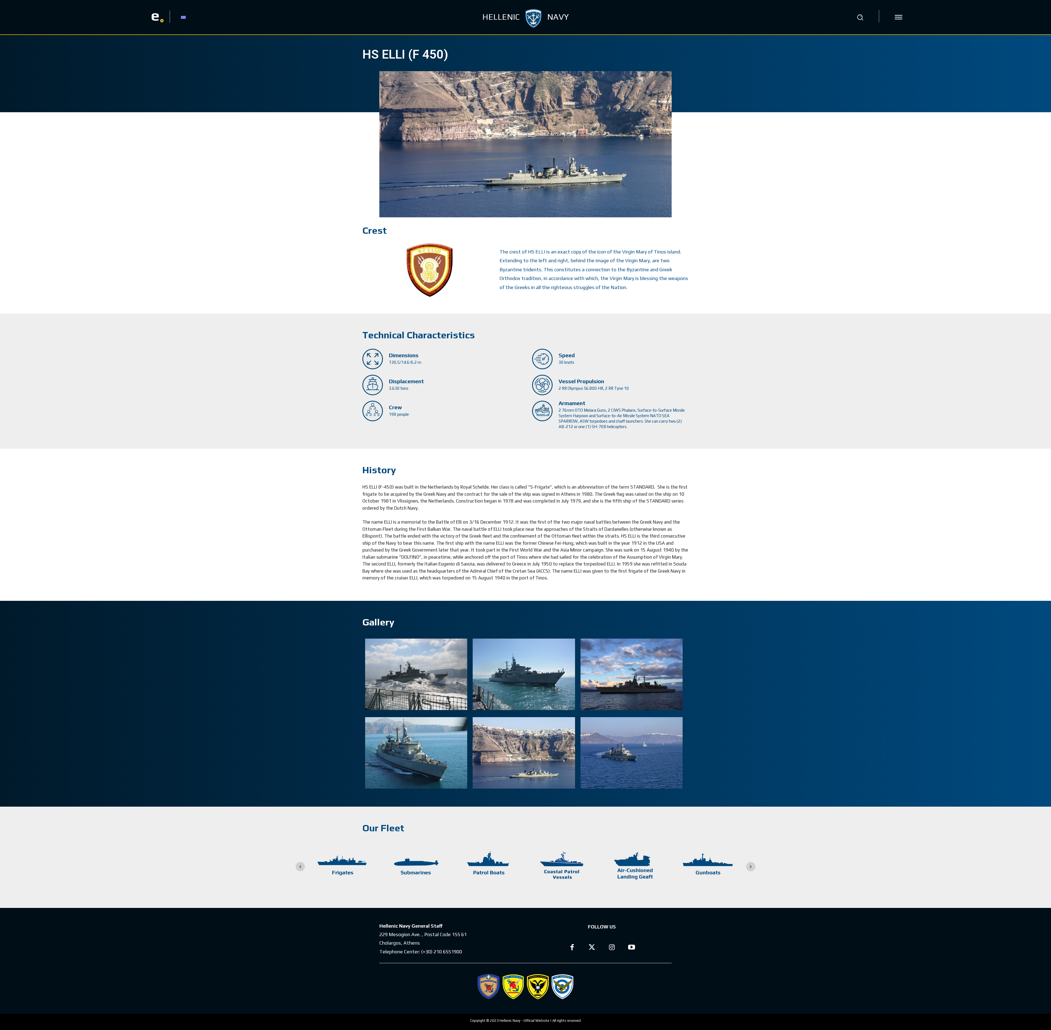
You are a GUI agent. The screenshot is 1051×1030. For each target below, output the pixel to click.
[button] (860, 17)
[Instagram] (611, 948)
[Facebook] (572, 948)
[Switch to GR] (183, 17)
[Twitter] (592, 948)
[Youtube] (631, 948)
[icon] (898, 17)
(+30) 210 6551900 (441, 951)
